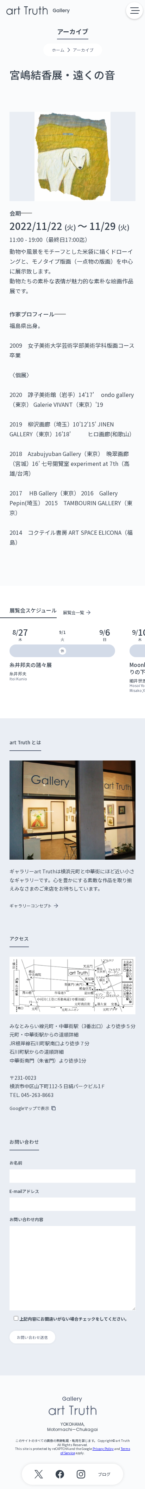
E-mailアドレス (24, 1191)
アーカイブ (83, 50)
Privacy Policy (103, 1448)
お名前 (16, 1163)
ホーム (58, 50)
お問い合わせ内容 (26, 1219)
